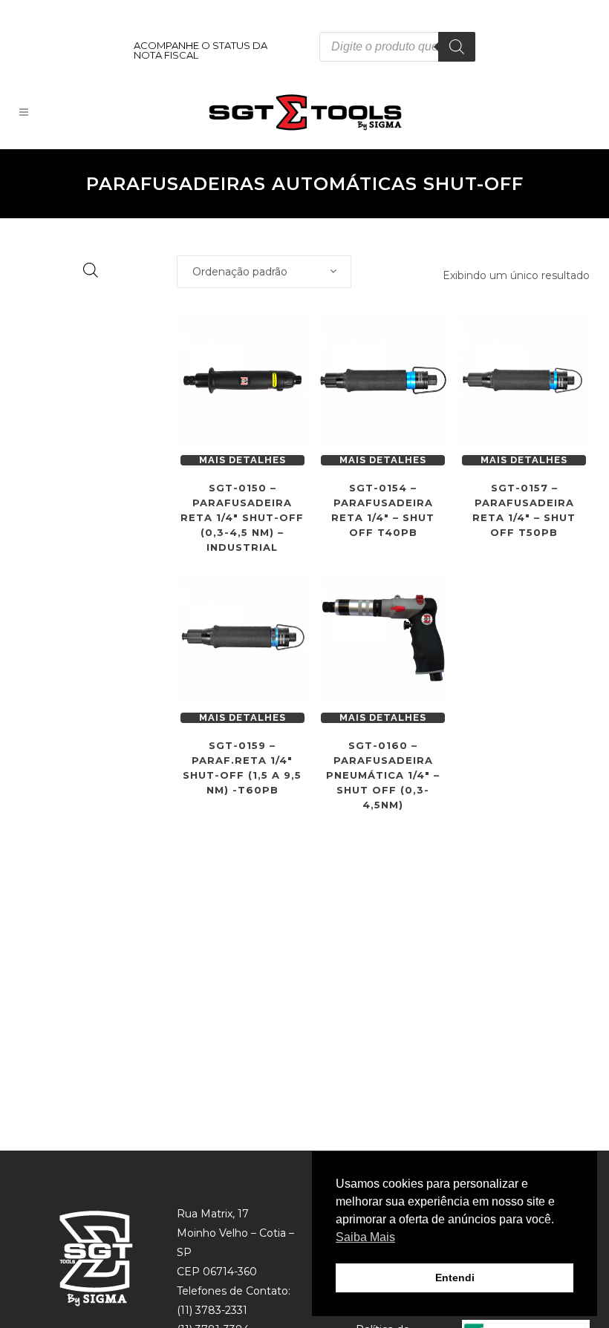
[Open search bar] (90, 270)
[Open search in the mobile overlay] (397, 46)
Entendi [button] (455, 1277)
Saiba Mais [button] (365, 1237)
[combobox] (264, 271)
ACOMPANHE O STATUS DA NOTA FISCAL (200, 50)
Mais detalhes (242, 460)
